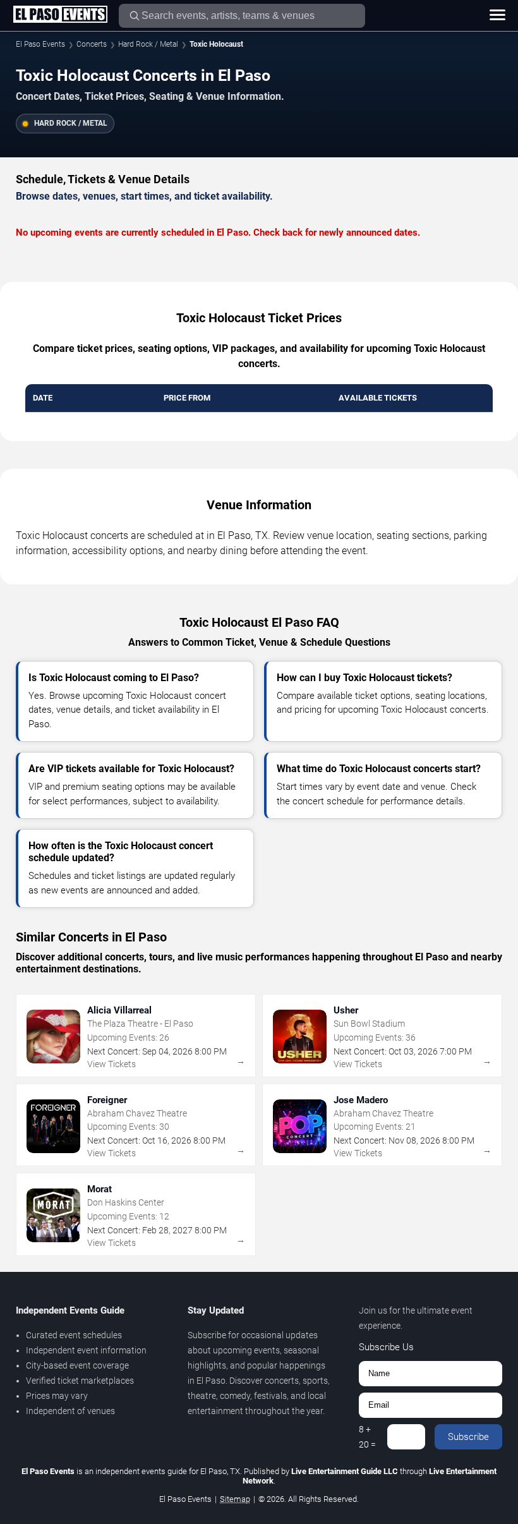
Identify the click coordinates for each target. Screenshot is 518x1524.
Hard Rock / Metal (148, 44)
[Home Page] (60, 15)
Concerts (91, 44)
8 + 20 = (367, 1436)
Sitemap (235, 1499)
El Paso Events (40, 44)
